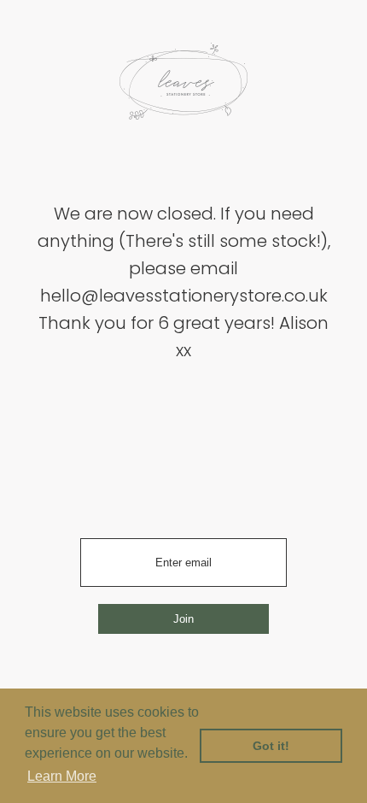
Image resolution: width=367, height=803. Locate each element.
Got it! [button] (271, 746)
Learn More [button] (61, 776)
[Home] (183, 87)
